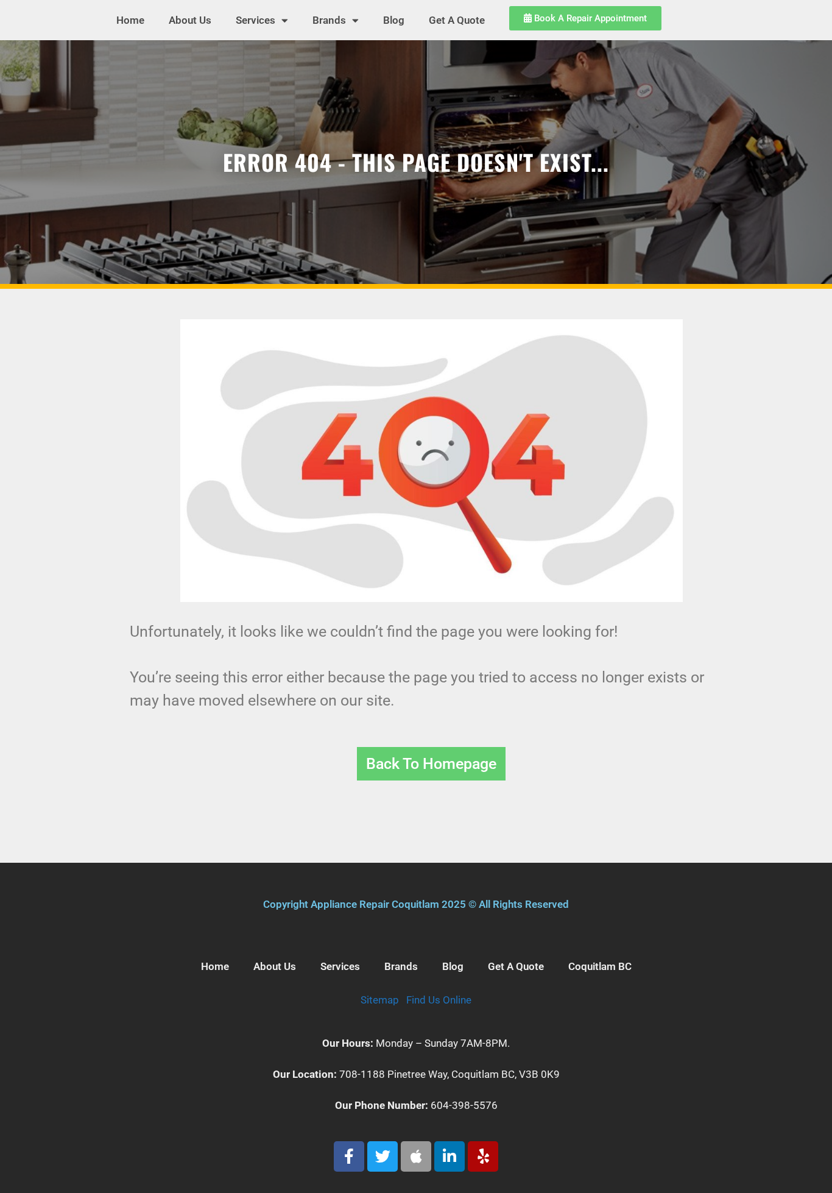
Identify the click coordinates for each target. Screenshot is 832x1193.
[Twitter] (382, 1156)
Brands (329, 20)
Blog (393, 20)
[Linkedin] (449, 1156)
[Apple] (416, 1156)
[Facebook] (349, 1156)
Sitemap (380, 1000)
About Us (190, 20)
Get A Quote (457, 20)
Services (255, 20)
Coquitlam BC (600, 966)
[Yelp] (483, 1156)
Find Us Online (438, 1000)
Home (130, 20)
